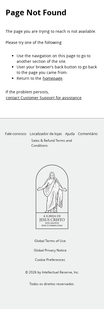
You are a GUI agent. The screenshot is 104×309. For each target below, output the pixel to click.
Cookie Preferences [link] (50, 259)
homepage (52, 78)
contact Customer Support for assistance (44, 98)
